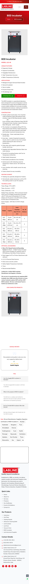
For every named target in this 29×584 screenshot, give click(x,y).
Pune (20, 425)
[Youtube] (12, 566)
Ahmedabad (5, 428)
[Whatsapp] (6, 566)
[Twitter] (15, 566)
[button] (26, 7)
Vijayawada (13, 434)
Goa (13, 440)
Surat (14, 431)
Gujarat (19, 440)
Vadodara (4, 437)
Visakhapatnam (6, 431)
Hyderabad (5, 425)
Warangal (4, 434)
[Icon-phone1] (27, 575)
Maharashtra (5, 440)
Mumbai (22, 421)
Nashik (21, 431)
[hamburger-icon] (19, 7)
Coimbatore (22, 434)
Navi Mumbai (13, 437)
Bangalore (13, 425)
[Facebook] (3, 566)
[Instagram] (9, 566)
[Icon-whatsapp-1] (27, 579)
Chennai (14, 428)
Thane (21, 437)
